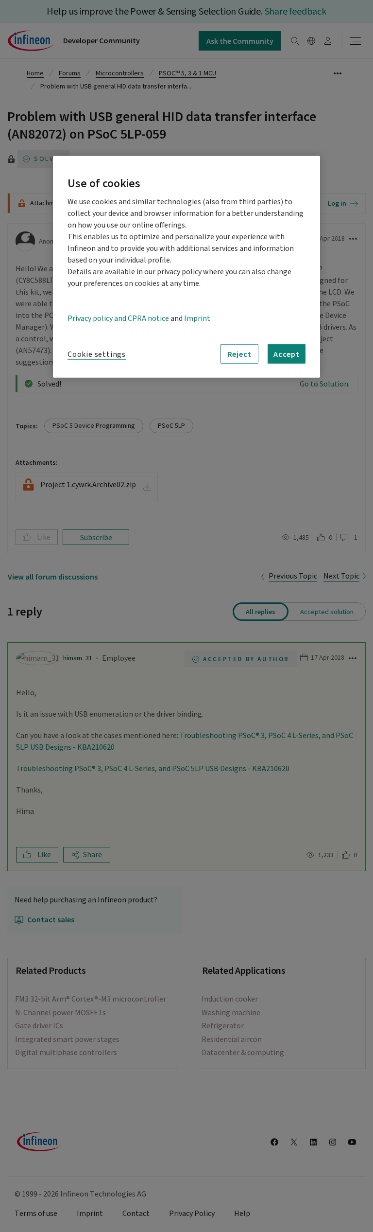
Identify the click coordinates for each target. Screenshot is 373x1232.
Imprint (197, 318)
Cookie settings (97, 354)
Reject (240, 354)
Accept (286, 354)
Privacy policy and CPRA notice (118, 318)
